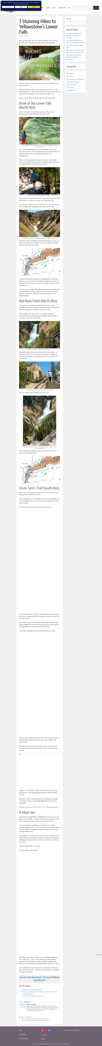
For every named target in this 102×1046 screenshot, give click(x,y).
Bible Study (70, 73)
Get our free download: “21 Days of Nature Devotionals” (40, 979)
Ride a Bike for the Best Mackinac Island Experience (73, 57)
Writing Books (70, 90)
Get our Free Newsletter (71, 1030)
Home (42, 7)
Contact (44, 1035)
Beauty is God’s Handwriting (32, 990)
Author (21, 1001)
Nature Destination (26, 1017)
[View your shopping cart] (69, 8)
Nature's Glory (71, 85)
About (43, 1039)
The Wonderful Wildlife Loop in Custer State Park (35, 1020)
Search (68, 19)
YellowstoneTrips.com (39, 807)
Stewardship (70, 87)
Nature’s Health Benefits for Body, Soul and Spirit (34, 1019)
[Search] (96, 8)
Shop (48, 7)
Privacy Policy (23, 1038)
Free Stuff (62, 7)
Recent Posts (27, 1001)
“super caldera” (31, 959)
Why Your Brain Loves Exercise (33, 996)
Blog (54, 7)
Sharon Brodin (31, 1004)
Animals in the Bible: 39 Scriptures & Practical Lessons (73, 35)
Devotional (69, 76)
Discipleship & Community (75, 79)
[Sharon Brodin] (23, 1007)
